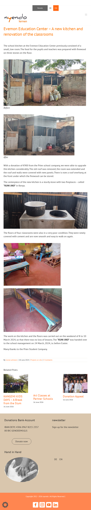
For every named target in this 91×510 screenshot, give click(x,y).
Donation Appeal (73, 396)
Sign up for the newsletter (65, 427)
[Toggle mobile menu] (86, 14)
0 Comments (47, 360)
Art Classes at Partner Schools (43, 397)
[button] (5, 391)
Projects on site (36, 360)
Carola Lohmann (11, 360)
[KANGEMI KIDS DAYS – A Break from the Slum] (16, 383)
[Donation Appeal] (75, 383)
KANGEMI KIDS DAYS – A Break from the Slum (13, 400)
